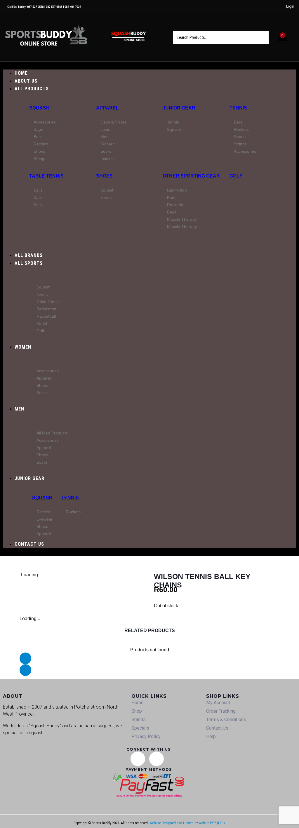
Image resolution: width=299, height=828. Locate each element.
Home (137, 702)
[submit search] (260, 37)
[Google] (138, 759)
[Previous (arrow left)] (10, 414)
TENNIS (238, 107)
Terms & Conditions (226, 719)
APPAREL (107, 107)
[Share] (266, 6)
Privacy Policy (146, 736)
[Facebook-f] (156, 759)
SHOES (104, 175)
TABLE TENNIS (46, 175)
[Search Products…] (214, 37)
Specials (140, 728)
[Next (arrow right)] (289, 414)
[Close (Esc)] (279, 6)
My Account (218, 702)
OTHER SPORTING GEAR (191, 175)
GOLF (236, 175)
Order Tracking (221, 711)
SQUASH (39, 107)
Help (211, 736)
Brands (138, 719)
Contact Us (217, 728)
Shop (136, 711)
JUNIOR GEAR (179, 107)
